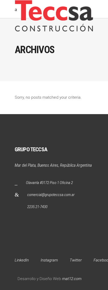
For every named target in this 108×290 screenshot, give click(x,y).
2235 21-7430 (37, 206)
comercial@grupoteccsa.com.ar (50, 194)
